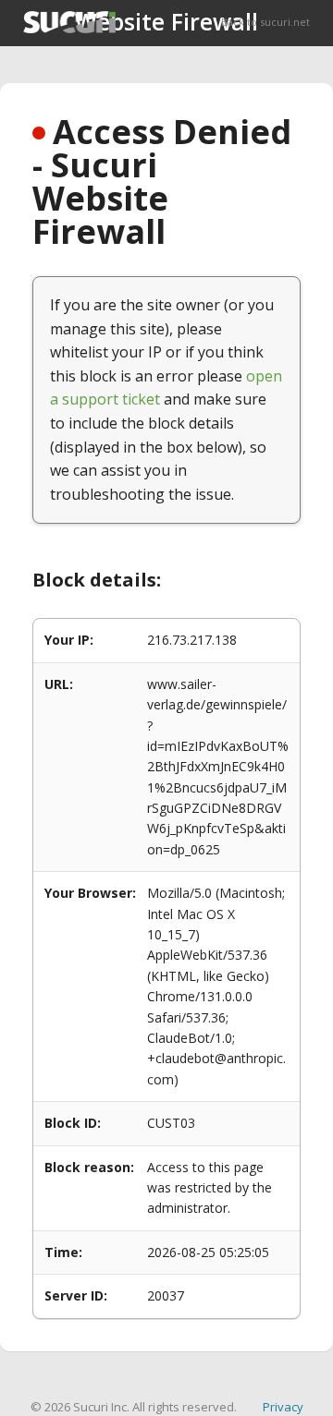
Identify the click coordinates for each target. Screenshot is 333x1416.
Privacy (283, 1406)
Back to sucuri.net (265, 22)
